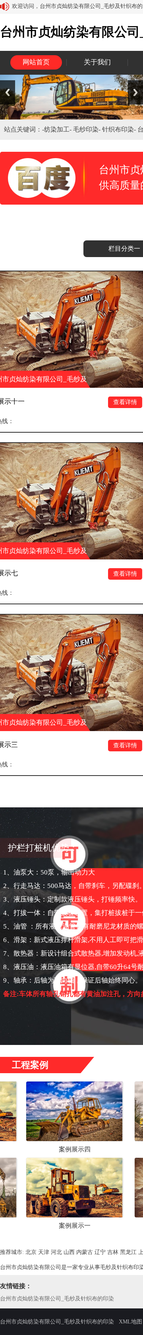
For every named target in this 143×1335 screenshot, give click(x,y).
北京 (31, 1252)
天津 (43, 1252)
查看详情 (102, 402)
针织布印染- (119, 129)
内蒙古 (84, 1252)
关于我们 (97, 62)
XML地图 (130, 1322)
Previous (7, 92)
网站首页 (36, 62)
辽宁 (100, 1252)
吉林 (112, 1252)
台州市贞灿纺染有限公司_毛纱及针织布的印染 (57, 1299)
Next (135, 92)
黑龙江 (128, 1252)
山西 (69, 1252)
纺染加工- (58, 129)
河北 (56, 1252)
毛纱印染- (87, 129)
